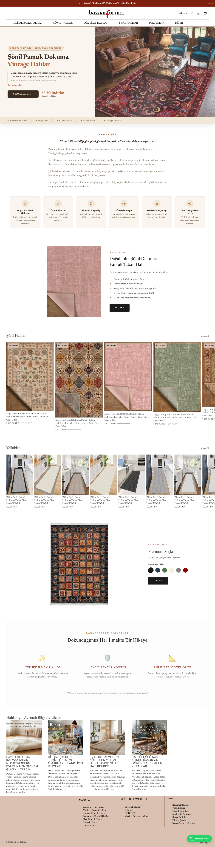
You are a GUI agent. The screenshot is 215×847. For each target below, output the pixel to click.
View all (205, 336)
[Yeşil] (164, 570)
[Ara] (191, 13)
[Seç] (49, 406)
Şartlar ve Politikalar (16, 842)
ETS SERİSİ (130, 813)
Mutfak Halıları (90, 822)
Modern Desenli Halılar (94, 810)
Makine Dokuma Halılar (136, 816)
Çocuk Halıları (90, 825)
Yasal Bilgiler (178, 808)
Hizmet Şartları (179, 820)
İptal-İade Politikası (182, 814)
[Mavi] (157, 570)
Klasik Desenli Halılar (93, 807)
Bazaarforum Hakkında (183, 823)
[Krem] (171, 570)
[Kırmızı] (185, 570)
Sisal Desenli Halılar (93, 819)
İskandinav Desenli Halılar (96, 816)
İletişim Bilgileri (180, 805)
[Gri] (178, 570)
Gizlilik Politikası (180, 811)
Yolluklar (128, 810)
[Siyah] (150, 570)
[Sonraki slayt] (205, 386)
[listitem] (178, 23)
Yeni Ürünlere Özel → (23, 94)
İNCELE (119, 308)
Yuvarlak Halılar (132, 807)
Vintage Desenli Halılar (94, 813)
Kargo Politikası (180, 817)
